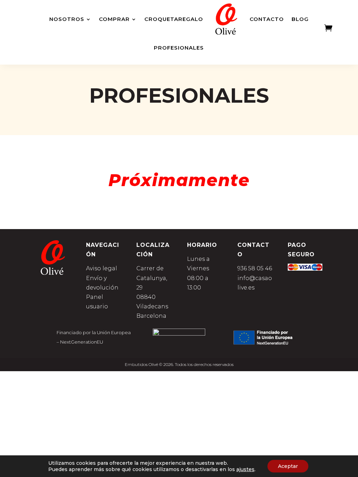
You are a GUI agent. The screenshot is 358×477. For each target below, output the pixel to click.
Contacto (267, 19)
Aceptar (288, 466)
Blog (300, 19)
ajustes (245, 469)
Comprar (114, 19)
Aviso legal (101, 268)
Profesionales (179, 47)
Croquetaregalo (173, 19)
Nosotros (66, 19)
